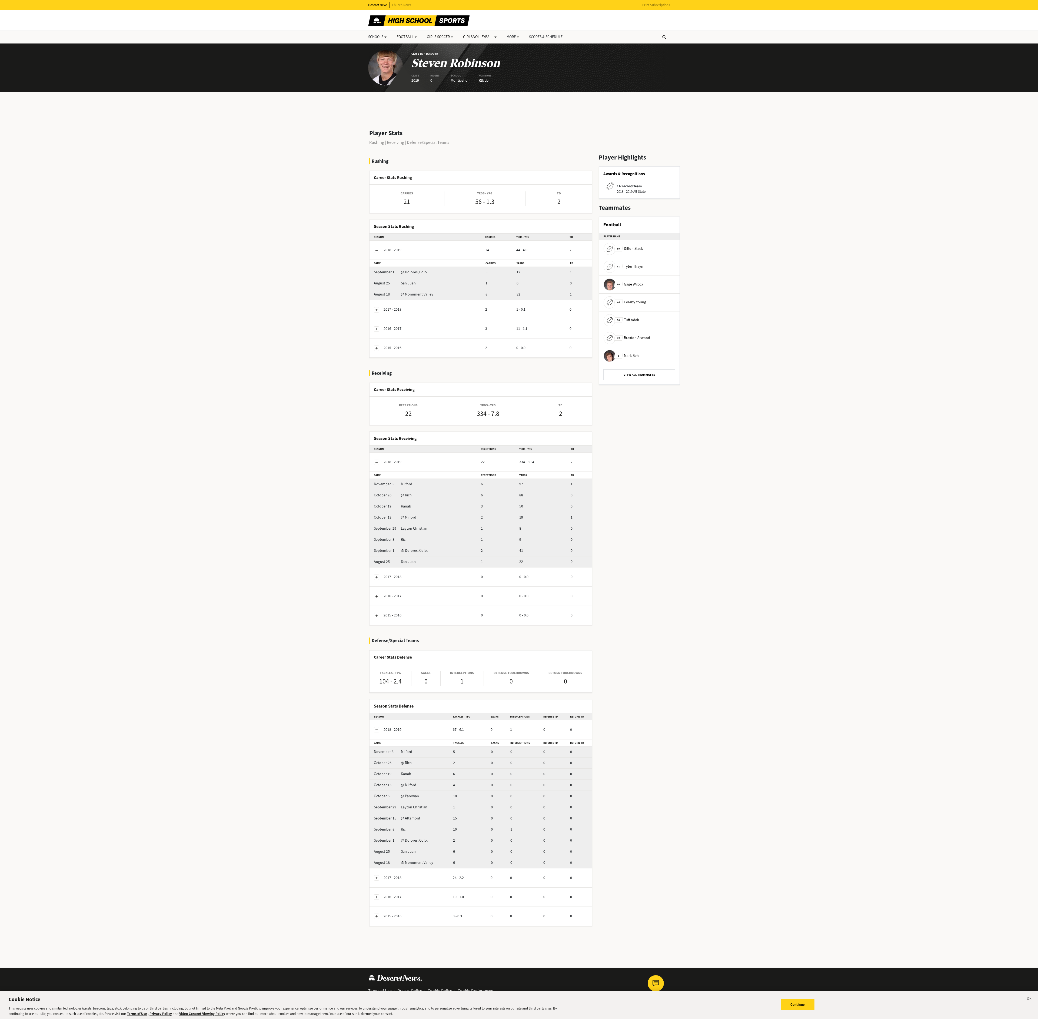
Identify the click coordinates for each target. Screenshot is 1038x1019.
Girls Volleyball (478, 36)
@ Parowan (396, 796)
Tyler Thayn (630, 266)
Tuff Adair (628, 320)
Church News (401, 5)
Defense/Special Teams (428, 142)
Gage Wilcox (630, 284)
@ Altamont (397, 818)
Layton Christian (400, 528)
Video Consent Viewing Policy (202, 1013)
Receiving (395, 142)
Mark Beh (628, 355)
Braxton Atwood (633, 337)
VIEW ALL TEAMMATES (639, 375)
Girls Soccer (438, 36)
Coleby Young (631, 302)
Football (405, 36)
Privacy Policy (160, 1013)
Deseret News (377, 5)
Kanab (392, 506)
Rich (391, 539)
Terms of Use (137, 1013)
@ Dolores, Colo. (401, 272)
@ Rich (393, 495)
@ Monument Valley (403, 294)
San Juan (395, 283)
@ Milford (395, 517)
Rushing (376, 142)
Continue (797, 1004)
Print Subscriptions (656, 5)
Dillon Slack (630, 248)
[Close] (1029, 999)
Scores (546, 36)
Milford (393, 484)
